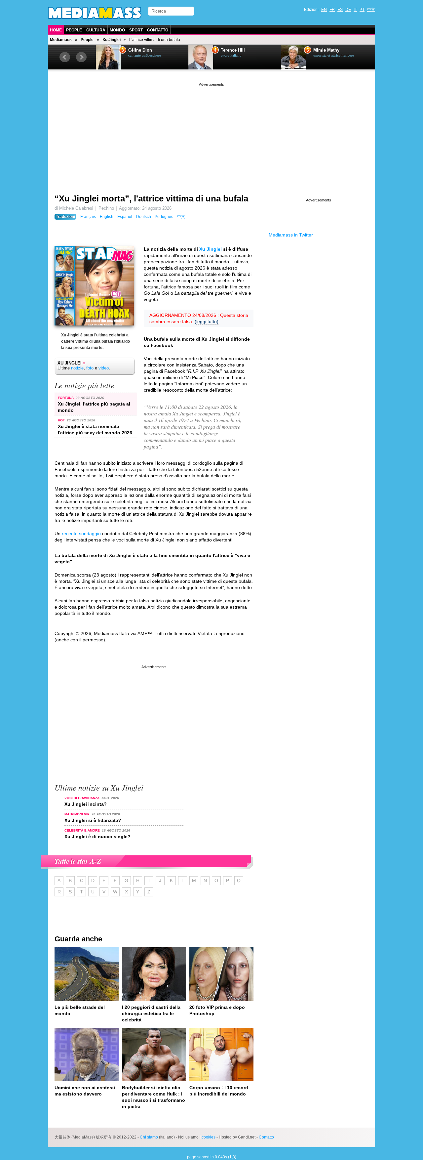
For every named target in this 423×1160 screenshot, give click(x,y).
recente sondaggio (81, 533)
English (106, 216)
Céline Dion (140, 50)
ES (340, 9)
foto (90, 367)
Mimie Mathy (326, 50)
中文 (371, 9)
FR (332, 9)
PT (362, 9)
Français (88, 216)
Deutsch (143, 216)
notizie (77, 367)
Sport (136, 30)
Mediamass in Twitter (291, 234)
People (74, 30)
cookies (208, 1137)
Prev (64, 57)
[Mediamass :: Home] (94, 13)
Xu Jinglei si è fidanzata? (92, 820)
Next (81, 57)
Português (164, 216)
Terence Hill (233, 50)
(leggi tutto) (206, 321)
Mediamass (61, 39)
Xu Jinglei (111, 39)
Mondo (117, 30)
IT (355, 9)
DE (348, 9)
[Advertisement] (211, 134)
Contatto (157, 30)
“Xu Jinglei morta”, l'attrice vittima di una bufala (151, 198)
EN (324, 9)
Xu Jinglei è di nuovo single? (97, 836)
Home (56, 30)
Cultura (95, 30)
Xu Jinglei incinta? (85, 804)
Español (124, 216)
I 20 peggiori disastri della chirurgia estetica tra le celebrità (151, 1013)
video (103, 367)
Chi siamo (149, 1137)
